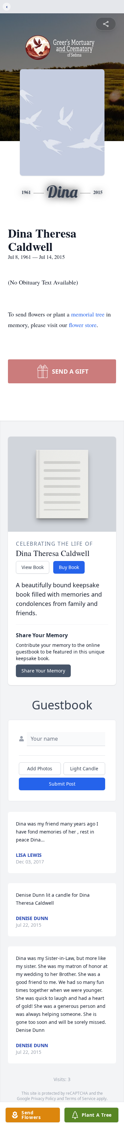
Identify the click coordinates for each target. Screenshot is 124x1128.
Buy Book (69, 567)
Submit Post (62, 784)
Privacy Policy (43, 1098)
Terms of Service (80, 1098)
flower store (83, 325)
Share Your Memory (43, 670)
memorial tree (87, 314)
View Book (32, 567)
